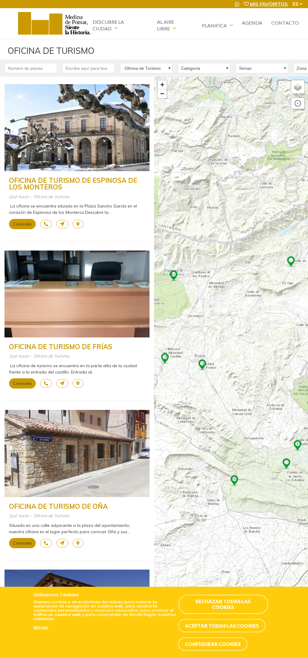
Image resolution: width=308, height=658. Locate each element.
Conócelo (22, 224)
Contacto (285, 23)
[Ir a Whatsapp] (237, 4)
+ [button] (162, 84)
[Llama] (46, 224)
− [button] (162, 93)
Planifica (214, 25)
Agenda (252, 23)
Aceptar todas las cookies (222, 626)
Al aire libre (165, 25)
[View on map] (78, 224)
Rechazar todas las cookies (223, 604)
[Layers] (297, 87)
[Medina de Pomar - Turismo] (55, 34)
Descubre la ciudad (108, 25)
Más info (41, 628)
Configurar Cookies (213, 644)
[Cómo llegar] (62, 224)
